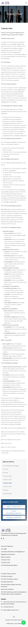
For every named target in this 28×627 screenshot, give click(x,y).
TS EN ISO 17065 (7, 486)
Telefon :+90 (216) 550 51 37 (14, 507)
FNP (14, 617)
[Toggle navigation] (26, 2)
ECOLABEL (4, 549)
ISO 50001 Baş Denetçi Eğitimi (9, 565)
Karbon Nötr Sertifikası (7, 589)
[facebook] (1, 538)
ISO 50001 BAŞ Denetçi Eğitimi (11, 466)
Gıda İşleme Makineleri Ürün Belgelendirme (13, 551)
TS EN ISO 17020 (7, 476)
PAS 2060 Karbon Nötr (7, 582)
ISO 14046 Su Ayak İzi (7, 576)
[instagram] (3, 538)
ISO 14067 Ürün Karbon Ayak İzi (9, 579)
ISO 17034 (5, 469)
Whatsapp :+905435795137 (14, 517)
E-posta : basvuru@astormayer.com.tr (14, 512)
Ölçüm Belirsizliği (7, 493)
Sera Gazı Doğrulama (7, 546)
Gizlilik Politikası (10, 623)
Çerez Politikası (18, 623)
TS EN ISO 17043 (7, 483)
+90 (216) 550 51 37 (8, 607)
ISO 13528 (5, 472)
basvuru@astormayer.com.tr (11, 610)
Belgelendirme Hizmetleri (8, 554)
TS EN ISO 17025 (7, 479)
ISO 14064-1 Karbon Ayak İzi (8, 573)
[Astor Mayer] (5, 3)
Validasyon (6, 490)
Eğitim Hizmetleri (5, 557)
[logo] (6, 530)
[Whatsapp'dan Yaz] (24, 623)
